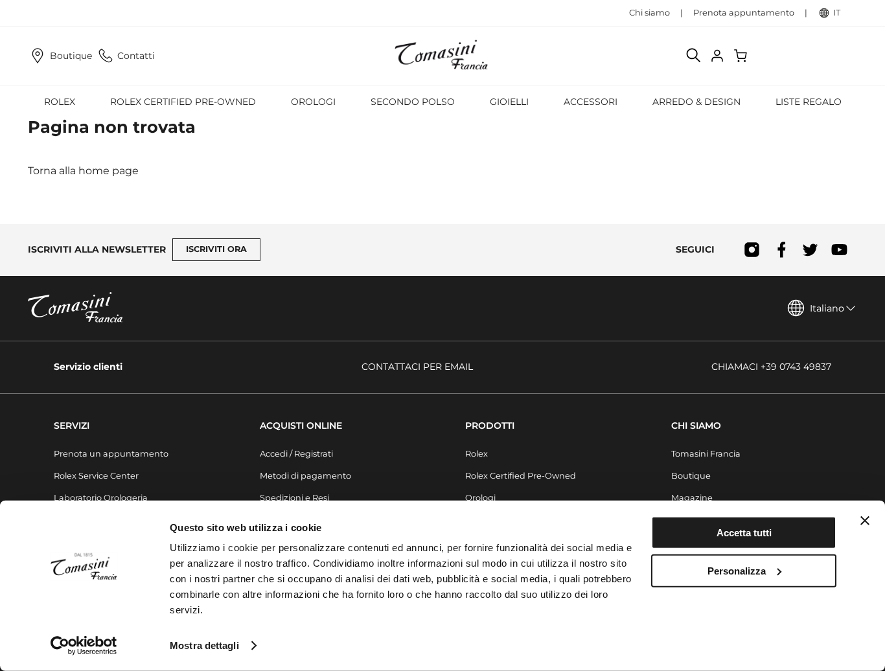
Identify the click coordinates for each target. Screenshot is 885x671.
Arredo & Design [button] (696, 102)
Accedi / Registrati (296, 454)
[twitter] (810, 250)
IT (836, 12)
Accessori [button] (590, 102)
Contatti (136, 56)
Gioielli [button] (509, 102)
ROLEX (59, 102)
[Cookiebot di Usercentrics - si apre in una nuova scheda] (84, 645)
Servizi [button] (71, 425)
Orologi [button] (313, 102)
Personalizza (736, 570)
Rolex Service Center (96, 476)
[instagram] (752, 250)
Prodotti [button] (489, 425)
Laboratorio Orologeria (101, 498)
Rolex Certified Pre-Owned (183, 102)
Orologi (480, 498)
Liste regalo (809, 102)
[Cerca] (694, 56)
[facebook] (781, 250)
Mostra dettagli (204, 645)
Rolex (476, 454)
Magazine (692, 498)
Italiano (827, 308)
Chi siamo (649, 12)
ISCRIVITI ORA (216, 249)
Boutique (71, 56)
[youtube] (839, 250)
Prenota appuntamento (743, 12)
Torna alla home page (83, 171)
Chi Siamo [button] (696, 425)
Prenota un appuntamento (111, 454)
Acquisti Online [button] (301, 425)
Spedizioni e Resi (294, 498)
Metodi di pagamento (305, 476)
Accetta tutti (744, 532)
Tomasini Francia (706, 454)
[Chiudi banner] (864, 520)
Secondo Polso (413, 102)
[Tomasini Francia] (442, 55)
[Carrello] (742, 56)
